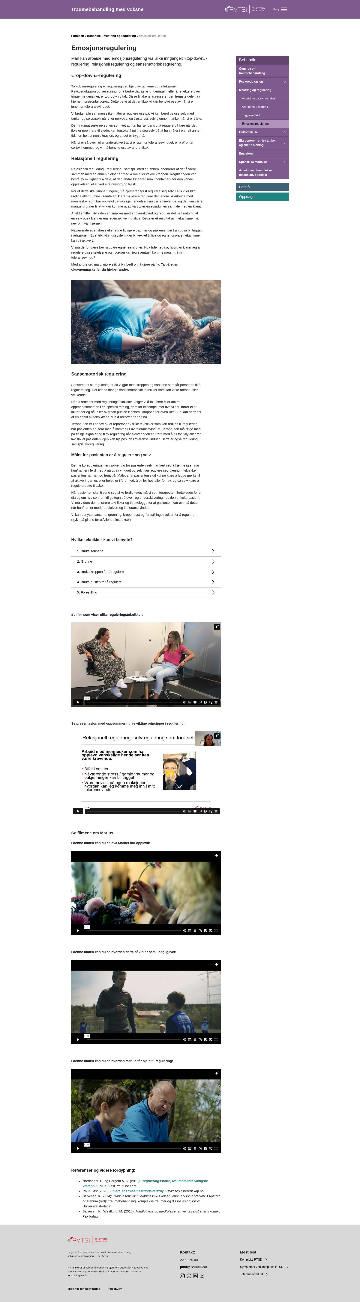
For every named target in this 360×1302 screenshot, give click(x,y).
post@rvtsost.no (193, 1267)
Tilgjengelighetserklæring (84, 1288)
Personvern (115, 1288)
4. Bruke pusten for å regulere (99, 582)
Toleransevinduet (252, 1274)
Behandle (94, 35)
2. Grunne (84, 561)
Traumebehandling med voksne (107, 9)
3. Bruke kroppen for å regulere (100, 572)
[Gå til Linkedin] (195, 1275)
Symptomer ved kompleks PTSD (262, 1266)
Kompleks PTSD (251, 1259)
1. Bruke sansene (90, 551)
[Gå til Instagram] (182, 1275)
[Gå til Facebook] (189, 1275)
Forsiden (77, 35)
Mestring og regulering (120, 35)
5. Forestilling (87, 592)
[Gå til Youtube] (202, 1275)
